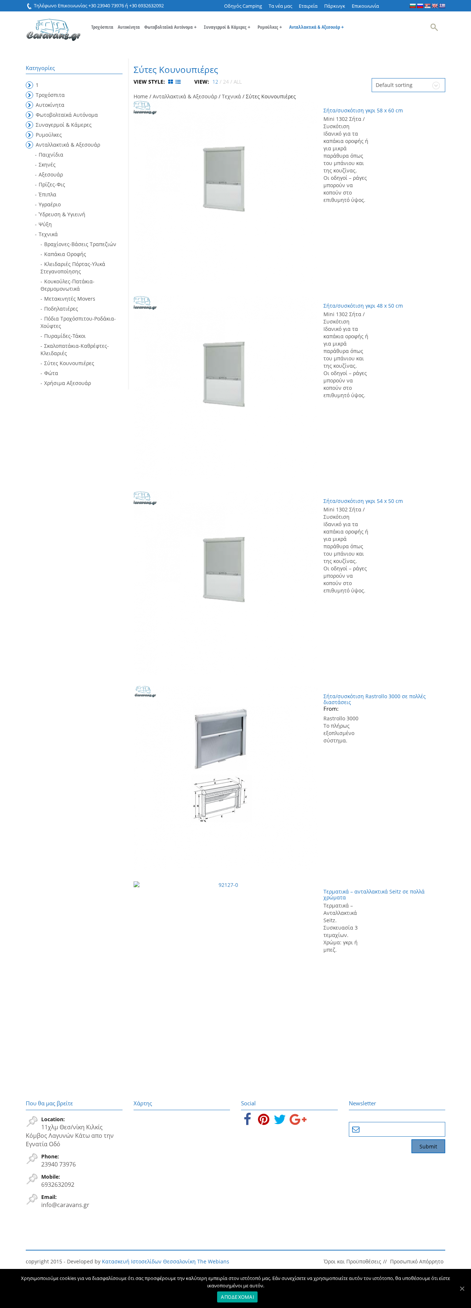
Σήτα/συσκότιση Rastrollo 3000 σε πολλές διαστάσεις (374, 699)
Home (141, 96)
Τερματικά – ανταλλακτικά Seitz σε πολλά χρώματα (374, 894)
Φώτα (51, 373)
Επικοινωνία (365, 6)
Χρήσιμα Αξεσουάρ (67, 383)
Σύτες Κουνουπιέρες (69, 363)
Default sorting (394, 84)
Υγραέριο (50, 204)
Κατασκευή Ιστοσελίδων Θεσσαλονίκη (149, 1261)
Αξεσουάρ (51, 174)
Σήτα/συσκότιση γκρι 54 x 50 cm (363, 500)
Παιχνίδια (51, 154)
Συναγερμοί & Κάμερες (227, 27)
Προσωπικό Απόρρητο (416, 1261)
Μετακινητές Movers (69, 298)
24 (226, 81)
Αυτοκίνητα (129, 27)
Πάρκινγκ (334, 6)
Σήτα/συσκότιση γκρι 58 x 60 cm (363, 110)
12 (215, 81)
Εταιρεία (308, 6)
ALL (238, 81)
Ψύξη (45, 224)
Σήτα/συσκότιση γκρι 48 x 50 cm (363, 305)
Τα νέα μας (280, 6)
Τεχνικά (231, 96)
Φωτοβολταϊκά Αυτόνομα (170, 27)
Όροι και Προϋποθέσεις (352, 1261)
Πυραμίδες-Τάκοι (65, 335)
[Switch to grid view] (171, 81)
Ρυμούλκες (270, 27)
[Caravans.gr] (53, 26)
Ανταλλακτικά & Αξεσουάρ (316, 27)
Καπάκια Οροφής (65, 254)
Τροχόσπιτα (102, 27)
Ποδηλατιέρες (61, 308)
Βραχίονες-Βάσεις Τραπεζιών (80, 244)
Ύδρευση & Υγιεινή (62, 214)
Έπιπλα (47, 194)
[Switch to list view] (178, 81)
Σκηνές (47, 164)
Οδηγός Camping (243, 6)
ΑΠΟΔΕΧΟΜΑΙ (237, 1297)
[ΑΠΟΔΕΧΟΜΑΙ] (461, 1288)
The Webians (213, 1261)
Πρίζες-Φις (52, 184)
